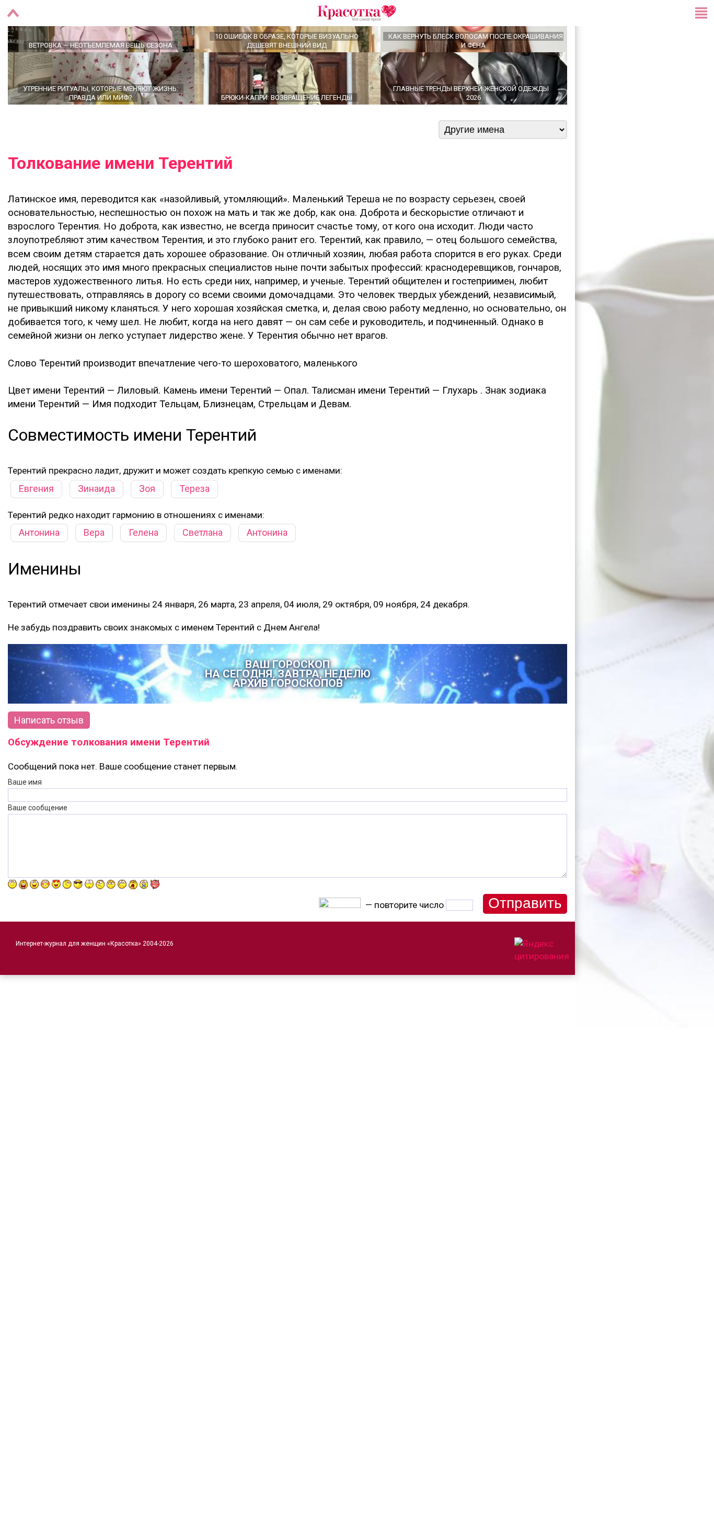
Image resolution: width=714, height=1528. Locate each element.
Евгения (36, 525)
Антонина (39, 569)
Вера (94, 569)
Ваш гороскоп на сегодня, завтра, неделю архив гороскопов (288, 710)
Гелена (143, 569)
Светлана (202, 569)
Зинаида (96, 525)
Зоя (147, 525)
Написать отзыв (49, 756)
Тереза (194, 525)
